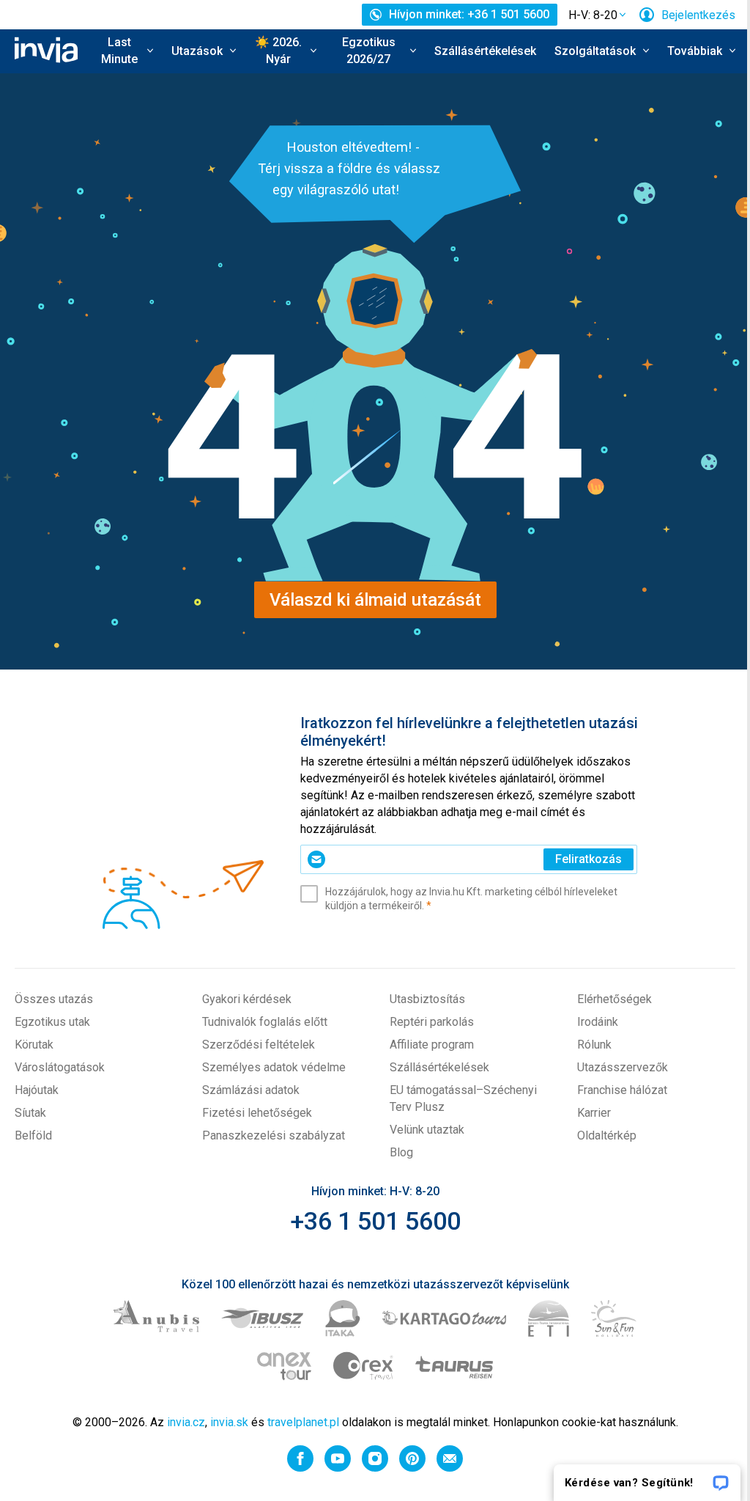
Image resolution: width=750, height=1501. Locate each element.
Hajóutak (37, 1090)
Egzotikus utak (52, 1022)
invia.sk (229, 1422)
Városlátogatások (60, 1067)
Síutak (30, 1113)
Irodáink (597, 1022)
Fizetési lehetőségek (257, 1113)
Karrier (594, 1113)
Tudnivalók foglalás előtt (264, 1022)
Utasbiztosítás (427, 999)
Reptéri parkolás (432, 1022)
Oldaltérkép (606, 1135)
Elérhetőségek (614, 999)
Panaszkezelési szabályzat (273, 1135)
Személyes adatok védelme (274, 1067)
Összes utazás (54, 999)
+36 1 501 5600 (375, 1221)
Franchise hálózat (622, 1090)
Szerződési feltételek (258, 1045)
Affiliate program (432, 1045)
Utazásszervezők (622, 1067)
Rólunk (594, 1045)
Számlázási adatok (251, 1090)
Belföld (33, 1135)
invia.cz (186, 1422)
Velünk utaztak (427, 1130)
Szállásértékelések (485, 51)
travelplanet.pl (303, 1422)
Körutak (34, 1045)
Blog (401, 1152)
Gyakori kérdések (247, 999)
